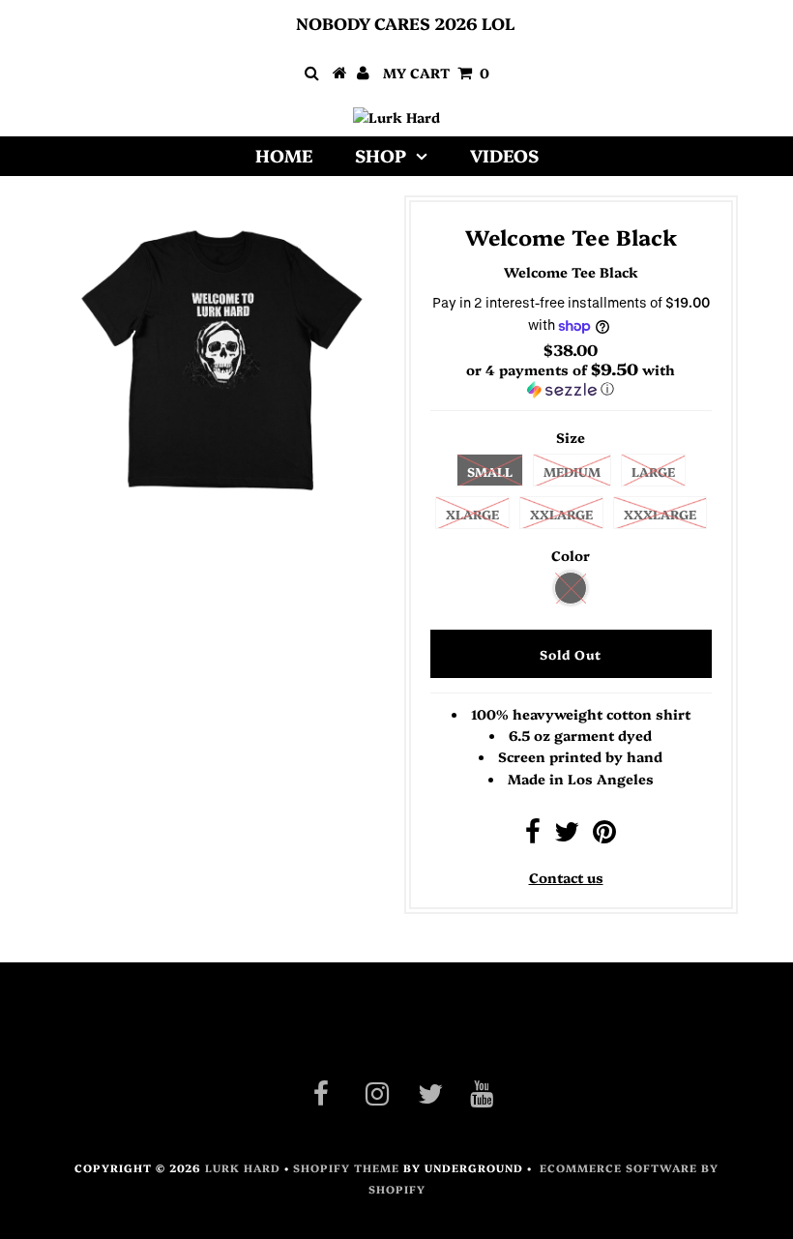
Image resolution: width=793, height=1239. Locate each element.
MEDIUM (572, 471)
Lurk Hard (242, 1168)
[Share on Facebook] (533, 835)
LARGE (653, 471)
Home (283, 155)
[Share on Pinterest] (604, 835)
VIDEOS (504, 155)
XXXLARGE (660, 513)
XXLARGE (561, 513)
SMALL (490, 471)
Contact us (566, 877)
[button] (571, 379)
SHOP (380, 155)
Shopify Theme (346, 1168)
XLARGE (472, 513)
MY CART (436, 72)
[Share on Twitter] (566, 835)
